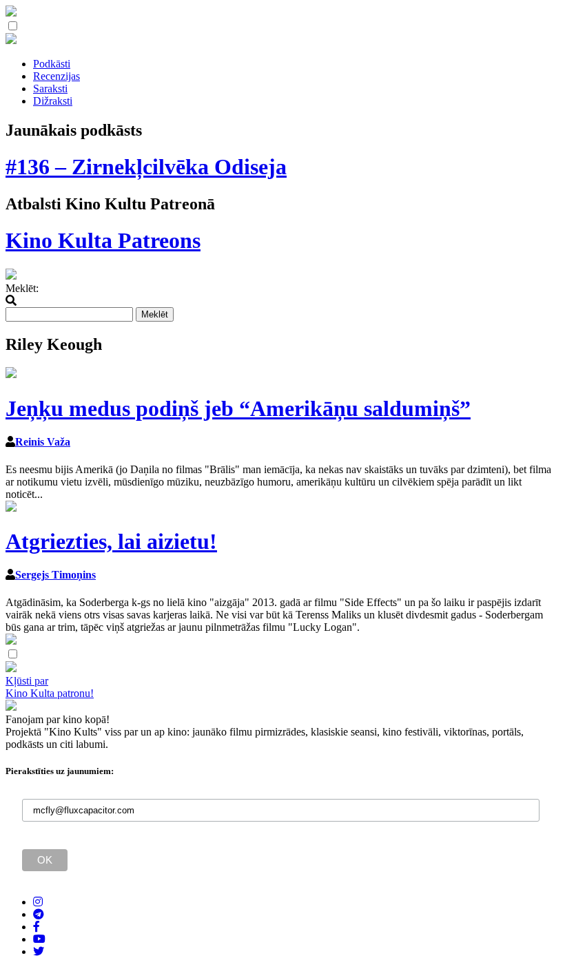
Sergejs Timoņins (55, 575)
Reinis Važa (42, 442)
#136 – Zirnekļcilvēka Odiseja (146, 166)
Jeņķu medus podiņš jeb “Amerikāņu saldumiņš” (238, 408)
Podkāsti (51, 64)
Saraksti (50, 88)
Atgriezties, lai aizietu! (111, 541)
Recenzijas (56, 76)
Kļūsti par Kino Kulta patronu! (50, 687)
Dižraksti (52, 101)
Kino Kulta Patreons (103, 240)
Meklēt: (22, 288)
